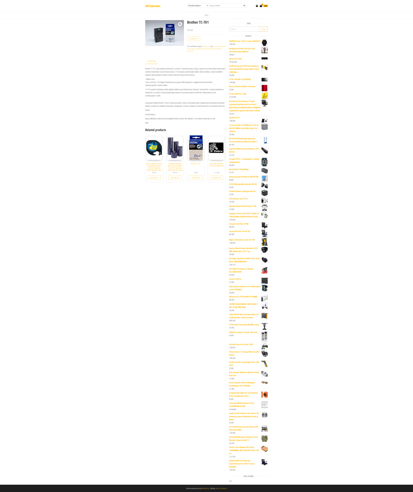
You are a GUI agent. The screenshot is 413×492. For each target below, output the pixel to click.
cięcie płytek (216, 46)
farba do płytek (196, 49)
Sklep (206, 15)
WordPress (205, 488)
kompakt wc (213, 49)
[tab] (153, 61)
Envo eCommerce (221, 488)
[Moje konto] (257, 5)
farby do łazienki (204, 49)
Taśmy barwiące (206, 46)
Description (151, 61)
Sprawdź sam (193, 38)
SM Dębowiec (152, 6)
